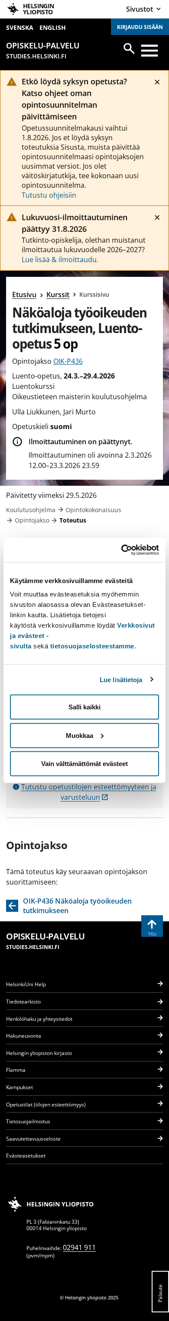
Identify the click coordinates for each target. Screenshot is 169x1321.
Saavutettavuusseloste (33, 1138)
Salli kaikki (84, 707)
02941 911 (79, 1247)
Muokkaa (79, 735)
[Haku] (129, 48)
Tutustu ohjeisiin (49, 195)
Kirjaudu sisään (140, 27)
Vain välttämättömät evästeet (84, 763)
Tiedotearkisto (23, 1001)
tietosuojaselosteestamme (92, 646)
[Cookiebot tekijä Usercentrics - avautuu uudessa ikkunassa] (121, 550)
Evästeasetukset (26, 1155)
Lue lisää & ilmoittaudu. (60, 259)
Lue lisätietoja (121, 679)
